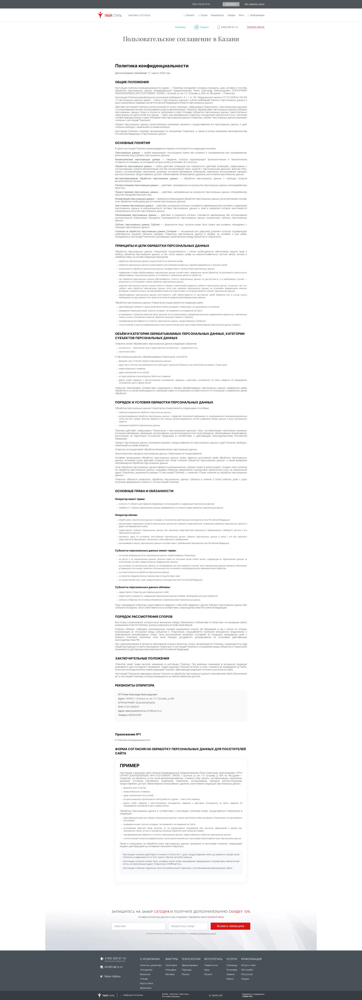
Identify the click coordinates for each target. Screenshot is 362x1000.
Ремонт (230, 979)
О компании (150, 959)
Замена (230, 975)
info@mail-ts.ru (113, 967)
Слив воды (231, 965)
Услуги (231, 959)
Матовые (170, 975)
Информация (251, 959)
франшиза (145, 988)
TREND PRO (247, 996)
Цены (207, 970)
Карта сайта (146, 984)
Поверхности (211, 965)
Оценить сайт (217, 995)
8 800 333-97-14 (115, 959)
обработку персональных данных (203, 933)
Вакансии (145, 975)
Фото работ (247, 970)
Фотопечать (213, 959)
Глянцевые (170, 970)
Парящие (186, 970)
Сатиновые (171, 965)
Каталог (190, 15)
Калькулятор (217, 15)
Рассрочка (247, 975)
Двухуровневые (190, 965)
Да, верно (231, 4)
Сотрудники (146, 970)
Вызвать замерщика (230, 926)
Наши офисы (112, 976)
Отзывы (144, 979)
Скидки (231, 15)
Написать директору (151, 965)
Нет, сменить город (254, 4)
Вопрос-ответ (248, 965)
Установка (231, 970)
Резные (185, 975)
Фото (241, 15)
